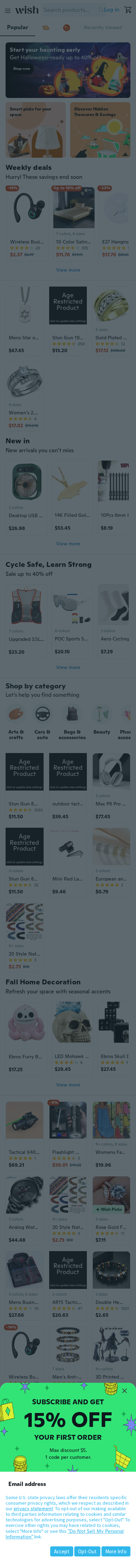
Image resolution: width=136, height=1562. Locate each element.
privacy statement (33, 1508)
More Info (116, 1551)
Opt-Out (87, 1551)
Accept (61, 1551)
